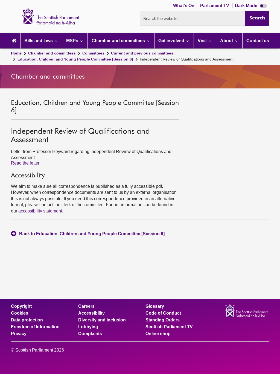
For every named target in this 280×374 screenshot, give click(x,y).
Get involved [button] (171, 40)
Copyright (21, 306)
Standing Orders (162, 320)
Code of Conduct (163, 313)
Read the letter (25, 163)
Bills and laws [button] (39, 40)
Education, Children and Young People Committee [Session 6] (75, 59)
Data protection (27, 320)
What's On (184, 5)
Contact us (257, 40)
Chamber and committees (52, 53)
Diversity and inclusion (102, 320)
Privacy (19, 334)
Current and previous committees (142, 53)
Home (16, 53)
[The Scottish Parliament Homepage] (14, 40)
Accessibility (91, 313)
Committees (93, 53)
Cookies (19, 313)
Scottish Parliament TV (169, 327)
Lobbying (88, 327)
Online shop (158, 334)
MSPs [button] (72, 40)
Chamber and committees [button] (119, 40)
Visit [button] (203, 40)
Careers (86, 306)
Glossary (154, 306)
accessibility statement (40, 211)
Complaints (90, 334)
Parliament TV (215, 5)
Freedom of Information (35, 327)
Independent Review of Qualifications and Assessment (187, 59)
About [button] (227, 40)
